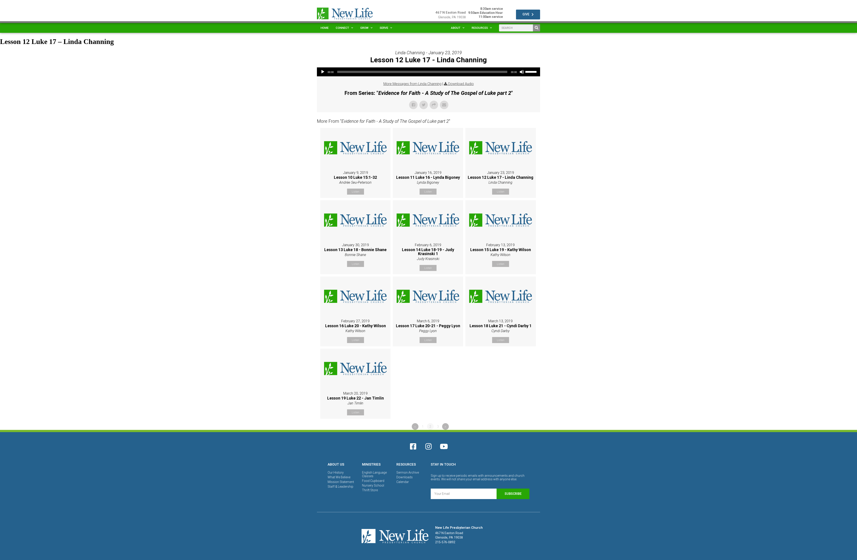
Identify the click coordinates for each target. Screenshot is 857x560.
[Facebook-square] (413, 446)
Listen (355, 191)
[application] (428, 71)
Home (324, 27)
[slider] (531, 71)
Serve (384, 27)
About (455, 27)
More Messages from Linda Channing (412, 84)
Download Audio (461, 84)
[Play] (322, 72)
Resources (480, 27)
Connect (342, 27)
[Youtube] (444, 446)
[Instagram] (428, 446)
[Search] (536, 27)
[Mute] (522, 72)
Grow (364, 27)
